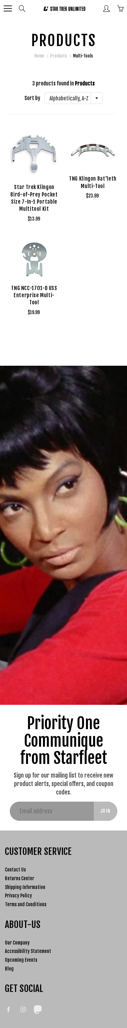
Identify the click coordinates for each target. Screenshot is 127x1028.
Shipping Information (25, 887)
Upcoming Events (21, 960)
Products (58, 55)
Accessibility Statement (28, 951)
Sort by (32, 98)
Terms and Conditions (25, 904)
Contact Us (15, 870)
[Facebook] (8, 1009)
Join (105, 811)
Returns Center (19, 878)
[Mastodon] (37, 1009)
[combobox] (73, 98)
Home (39, 55)
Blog (9, 969)
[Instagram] (23, 1009)
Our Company (17, 943)
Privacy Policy (18, 896)
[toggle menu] (7, 8)
